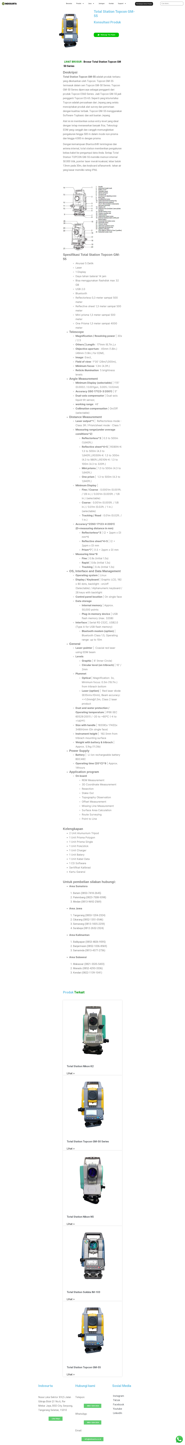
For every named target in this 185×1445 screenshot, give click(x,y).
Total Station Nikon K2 (80, 1066)
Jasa (89, 3)
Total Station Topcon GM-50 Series (88, 1141)
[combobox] (171, 4)
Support (120, 3)
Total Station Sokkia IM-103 (83, 1292)
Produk (78, 3)
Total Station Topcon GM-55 (84, 1367)
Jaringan (102, 3)
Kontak (111, 3)
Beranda (69, 3)
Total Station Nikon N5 (80, 1216)
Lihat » (71, 1073)
